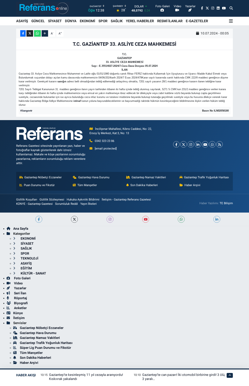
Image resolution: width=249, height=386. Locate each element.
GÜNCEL (38, 21)
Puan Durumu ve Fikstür (39, 185)
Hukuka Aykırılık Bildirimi (83, 199)
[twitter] (74, 219)
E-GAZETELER (197, 21)
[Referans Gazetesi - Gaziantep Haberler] (43, 8)
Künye (18, 313)
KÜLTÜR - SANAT (33, 273)
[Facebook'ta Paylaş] (23, 33)
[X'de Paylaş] (29, 33)
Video (18, 283)
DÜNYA (70, 21)
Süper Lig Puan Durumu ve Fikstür (45, 348)
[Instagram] (191, 144)
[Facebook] (176, 144)
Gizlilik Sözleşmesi (51, 199)
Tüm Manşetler (87, 185)
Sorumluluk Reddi (66, 204)
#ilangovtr (26, 110)
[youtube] (145, 219)
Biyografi (20, 303)
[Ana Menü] (231, 21)
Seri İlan (19, 293)
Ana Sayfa (20, 228)
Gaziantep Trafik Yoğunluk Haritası (206, 177)
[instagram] (110, 219)
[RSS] (219, 144)
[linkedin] (216, 219)
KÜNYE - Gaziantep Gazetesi (34, 204)
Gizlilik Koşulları (26, 199)
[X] (183, 144)
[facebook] (38, 219)
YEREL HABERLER (140, 21)
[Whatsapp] (212, 144)
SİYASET (55, 21)
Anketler (20, 308)
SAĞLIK (117, 21)
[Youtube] (205, 144)
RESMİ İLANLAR (169, 21)
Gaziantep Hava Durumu (93, 177)
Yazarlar (19, 288)
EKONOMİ (87, 21)
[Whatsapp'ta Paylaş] (37, 33)
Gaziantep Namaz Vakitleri (149, 177)
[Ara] (231, 8)
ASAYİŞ (22, 21)
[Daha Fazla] (45, 33)
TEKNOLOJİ (29, 258)
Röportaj (20, 298)
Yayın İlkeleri (88, 204)
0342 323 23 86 (104, 141)
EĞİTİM (26, 268)
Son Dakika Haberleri (144, 185)
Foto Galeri (22, 278)
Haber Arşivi (192, 185)
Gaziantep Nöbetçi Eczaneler (43, 177)
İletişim (19, 318)
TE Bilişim (226, 203)
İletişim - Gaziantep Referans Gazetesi (126, 199)
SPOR (102, 21)
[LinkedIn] (198, 144)
